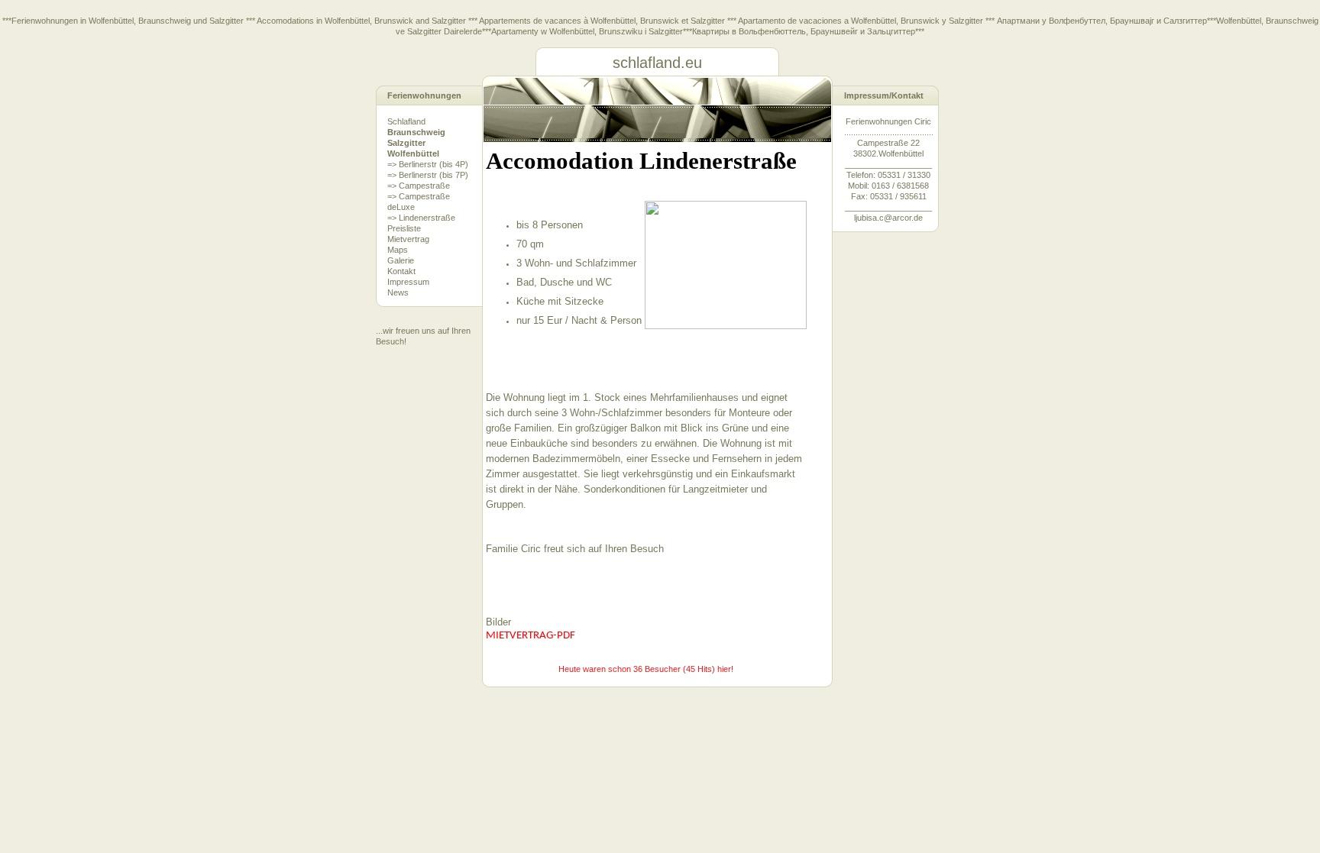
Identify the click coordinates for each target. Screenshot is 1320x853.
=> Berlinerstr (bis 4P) (427, 164)
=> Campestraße (418, 185)
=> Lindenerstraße (421, 217)
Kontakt (401, 271)
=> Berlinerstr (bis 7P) (427, 174)
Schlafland (406, 121)
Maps (397, 249)
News (398, 292)
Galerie (400, 260)
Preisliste (404, 228)
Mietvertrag (408, 239)
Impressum (408, 281)
